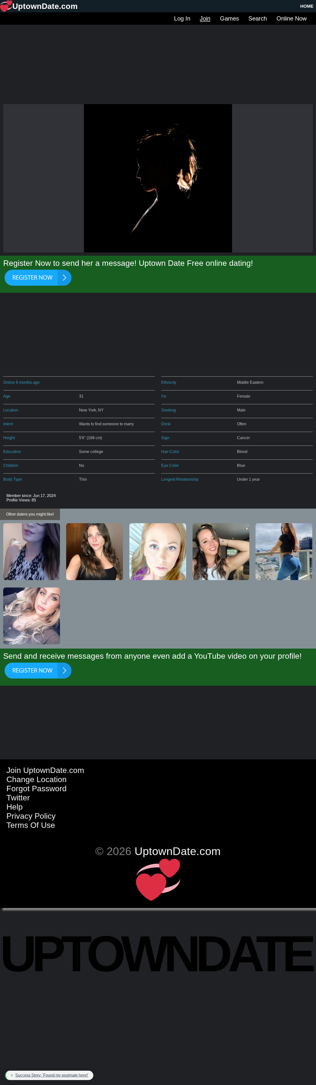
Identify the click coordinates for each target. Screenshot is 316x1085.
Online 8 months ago (21, 382)
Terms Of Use (30, 825)
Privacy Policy (31, 816)
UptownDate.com (177, 851)
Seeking (168, 410)
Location (10, 410)
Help (14, 806)
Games (229, 18)
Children (10, 465)
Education (12, 452)
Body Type (12, 479)
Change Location (36, 779)
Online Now (291, 18)
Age (6, 396)
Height (9, 438)
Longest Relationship (179, 479)
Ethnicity (168, 382)
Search (257, 18)
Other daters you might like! (30, 514)
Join (205, 18)
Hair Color (170, 452)
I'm (163, 396)
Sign (165, 438)
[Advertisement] (158, 59)
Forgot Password (36, 788)
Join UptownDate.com (45, 770)
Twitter (18, 797)
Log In (182, 18)
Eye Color (170, 465)
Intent (8, 424)
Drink (166, 424)
